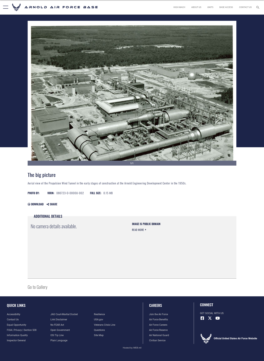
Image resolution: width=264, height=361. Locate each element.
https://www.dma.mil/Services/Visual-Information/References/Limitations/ (168, 249)
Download (37, 204)
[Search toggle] (258, 7)
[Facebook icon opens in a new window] (202, 318)
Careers (155, 305)
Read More (138, 230)
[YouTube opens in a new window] (217, 318)
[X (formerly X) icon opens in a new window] (210, 318)
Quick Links (16, 305)
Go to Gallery (37, 286)
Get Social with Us (212, 313)
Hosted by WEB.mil (132, 347)
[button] (5, 7)
